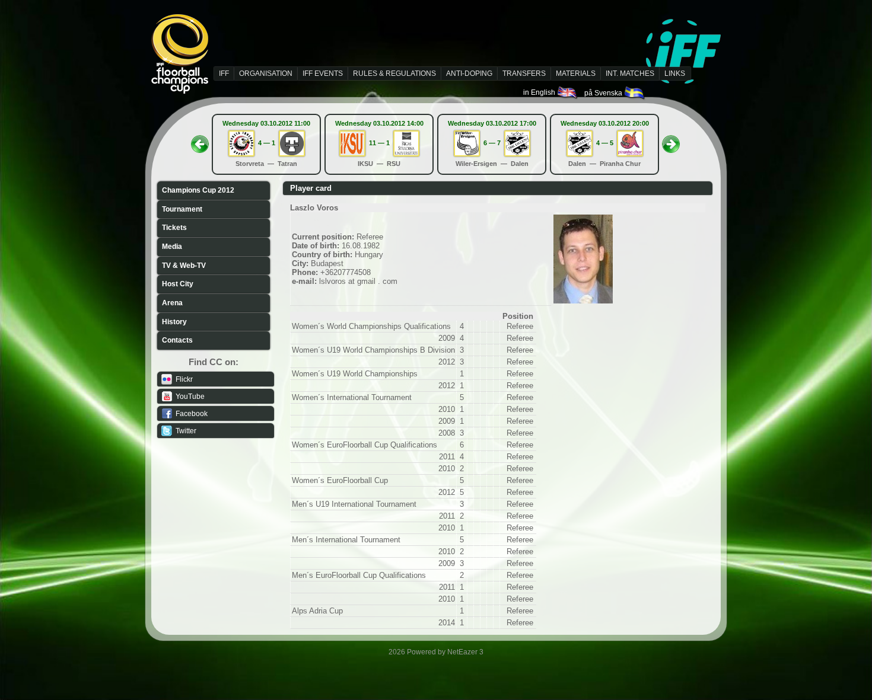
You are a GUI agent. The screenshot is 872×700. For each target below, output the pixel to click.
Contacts (177, 340)
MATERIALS (576, 73)
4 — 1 (266, 142)
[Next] (671, 140)
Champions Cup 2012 (198, 190)
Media (172, 246)
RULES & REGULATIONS (394, 73)
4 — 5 (604, 142)
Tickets (174, 227)
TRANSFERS (524, 73)
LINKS (674, 73)
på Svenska (604, 93)
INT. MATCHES (630, 73)
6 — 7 (492, 142)
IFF (224, 73)
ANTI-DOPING (469, 73)
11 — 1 (379, 142)
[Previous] (200, 140)
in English (540, 92)
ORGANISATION (265, 73)
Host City (177, 284)
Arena (172, 303)
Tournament (182, 209)
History (174, 322)
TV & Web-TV (184, 265)
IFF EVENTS (323, 73)
